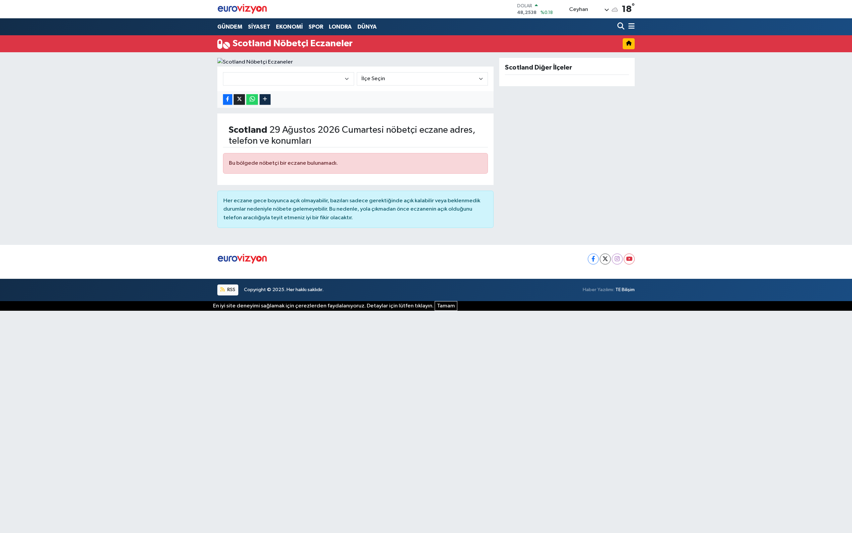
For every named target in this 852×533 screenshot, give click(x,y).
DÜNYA (367, 27)
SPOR (316, 27)
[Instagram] (617, 259)
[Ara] (621, 27)
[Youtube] (629, 259)
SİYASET (259, 27)
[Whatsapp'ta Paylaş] (252, 99)
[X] (605, 259)
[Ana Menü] (630, 27)
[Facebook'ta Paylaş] (227, 99)
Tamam (446, 306)
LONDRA (340, 27)
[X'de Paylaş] (239, 99)
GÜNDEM (229, 27)
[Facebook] (593, 259)
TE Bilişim (625, 289)
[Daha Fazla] (265, 99)
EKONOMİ (289, 27)
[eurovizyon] (242, 9)
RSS (230, 289)
